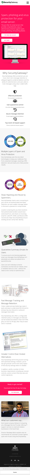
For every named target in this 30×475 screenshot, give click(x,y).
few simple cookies (14, 468)
